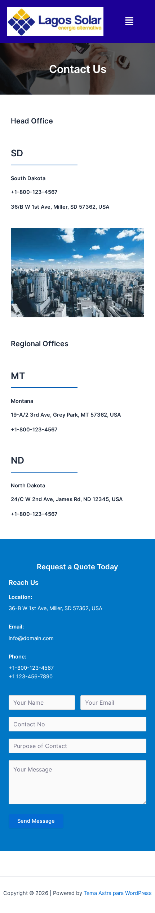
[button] (129, 21)
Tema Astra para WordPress (118, 893)
